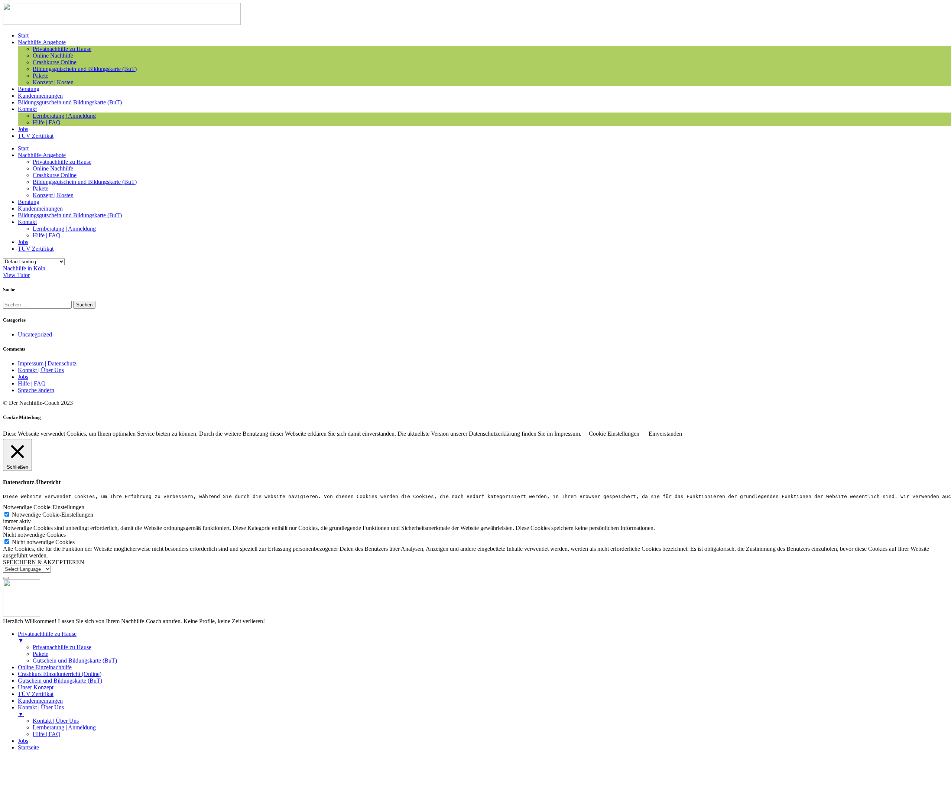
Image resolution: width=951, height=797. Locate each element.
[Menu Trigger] (6, 578)
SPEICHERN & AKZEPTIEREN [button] (43, 562)
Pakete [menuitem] (40, 654)
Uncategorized (35, 334)
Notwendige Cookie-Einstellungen (52, 514)
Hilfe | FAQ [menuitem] (47, 734)
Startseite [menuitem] (28, 747)
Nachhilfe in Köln (24, 268)
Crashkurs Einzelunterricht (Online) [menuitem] (59, 674)
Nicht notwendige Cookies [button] (34, 534)
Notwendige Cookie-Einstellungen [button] (43, 507)
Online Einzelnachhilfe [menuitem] (45, 667)
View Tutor (16, 275)
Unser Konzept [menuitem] (35, 687)
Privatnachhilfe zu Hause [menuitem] (47, 637)
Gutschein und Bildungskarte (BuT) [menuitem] (75, 660)
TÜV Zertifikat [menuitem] (35, 694)
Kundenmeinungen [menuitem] (40, 700)
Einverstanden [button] (665, 433)
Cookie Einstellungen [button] (614, 433)
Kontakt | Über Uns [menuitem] (41, 710)
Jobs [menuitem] (23, 741)
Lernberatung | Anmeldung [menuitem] (64, 727)
